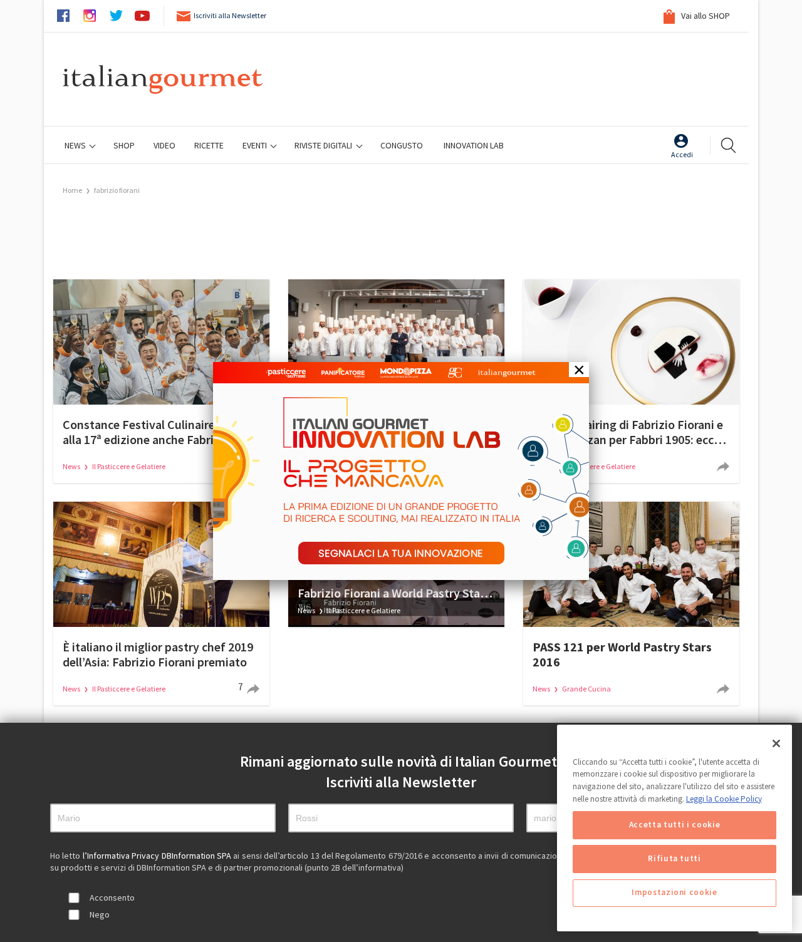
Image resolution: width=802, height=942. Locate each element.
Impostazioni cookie (674, 893)
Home (72, 190)
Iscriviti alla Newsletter (230, 15)
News (76, 145)
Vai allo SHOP (704, 15)
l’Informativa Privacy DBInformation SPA (158, 855)
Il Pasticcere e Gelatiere (128, 466)
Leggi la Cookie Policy (724, 799)
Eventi (255, 145)
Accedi (682, 154)
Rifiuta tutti (674, 859)
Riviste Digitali (324, 145)
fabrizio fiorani (117, 190)
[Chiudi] (776, 743)
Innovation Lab (474, 145)
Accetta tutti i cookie (674, 825)
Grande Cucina (586, 688)
